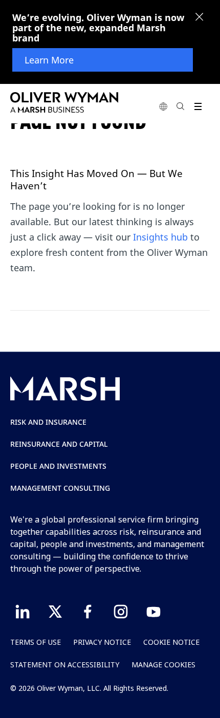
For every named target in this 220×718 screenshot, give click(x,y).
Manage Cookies (163, 664)
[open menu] (198, 106)
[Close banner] (199, 18)
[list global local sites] (163, 106)
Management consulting (60, 488)
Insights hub (160, 237)
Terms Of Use (35, 642)
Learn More (49, 60)
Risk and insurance (48, 422)
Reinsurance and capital (59, 444)
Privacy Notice (102, 642)
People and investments (58, 466)
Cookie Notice (171, 642)
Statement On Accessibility (64, 664)
